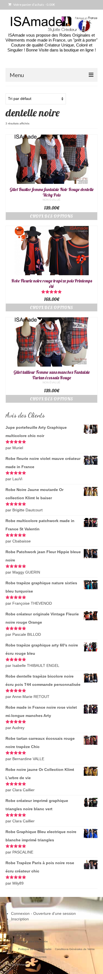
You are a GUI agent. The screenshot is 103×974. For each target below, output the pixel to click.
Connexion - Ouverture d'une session (43, 913)
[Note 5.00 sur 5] (51, 292)
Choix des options (51, 216)
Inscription (20, 919)
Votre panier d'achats (34, 4)
